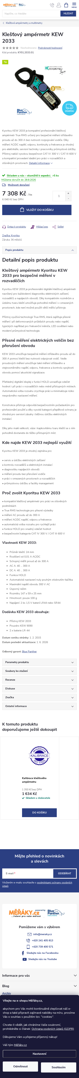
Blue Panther (29, 651)
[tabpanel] (39, 778)
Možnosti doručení (19, 185)
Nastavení (39, 1054)
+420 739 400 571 (42, 946)
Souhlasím (59, 1067)
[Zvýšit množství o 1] (68, 193)
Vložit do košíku (40, 210)
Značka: (11, 235)
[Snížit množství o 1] (68, 198)
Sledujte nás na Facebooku (42, 953)
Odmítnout (20, 1066)
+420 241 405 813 (42, 940)
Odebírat (64, 873)
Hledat (68, 13)
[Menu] (74, 5)
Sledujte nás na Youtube (42, 959)
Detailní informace (39, 163)
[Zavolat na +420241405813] (52, 5)
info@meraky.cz (42, 934)
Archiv (6, 993)
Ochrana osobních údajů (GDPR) (53, 1029)
